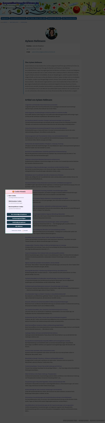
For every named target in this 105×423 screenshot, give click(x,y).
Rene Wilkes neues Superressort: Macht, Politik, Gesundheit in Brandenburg (44, 237)
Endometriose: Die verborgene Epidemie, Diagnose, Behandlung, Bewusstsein (45, 214)
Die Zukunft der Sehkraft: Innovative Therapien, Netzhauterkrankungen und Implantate (47, 120)
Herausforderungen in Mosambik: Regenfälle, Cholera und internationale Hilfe (45, 382)
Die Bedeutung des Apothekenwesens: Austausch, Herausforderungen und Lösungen (46, 286)
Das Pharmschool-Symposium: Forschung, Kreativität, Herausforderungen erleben (46, 191)
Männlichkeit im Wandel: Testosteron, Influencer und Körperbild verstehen (44, 358)
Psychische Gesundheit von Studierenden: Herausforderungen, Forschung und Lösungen (47, 278)
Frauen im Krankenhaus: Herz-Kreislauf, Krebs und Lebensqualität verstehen (44, 253)
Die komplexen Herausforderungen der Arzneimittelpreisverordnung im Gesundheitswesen (48, 397)
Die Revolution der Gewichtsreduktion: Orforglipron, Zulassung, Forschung (44, 144)
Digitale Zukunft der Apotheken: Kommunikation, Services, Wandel (42, 263)
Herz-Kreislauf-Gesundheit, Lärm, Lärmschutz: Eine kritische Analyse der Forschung (46, 309)
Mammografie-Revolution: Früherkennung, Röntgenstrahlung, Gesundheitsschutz (46, 270)
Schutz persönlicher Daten (70, 420)
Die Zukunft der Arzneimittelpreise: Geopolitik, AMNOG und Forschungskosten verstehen (47, 341)
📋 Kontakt (25, 230)
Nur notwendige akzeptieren (19, 214)
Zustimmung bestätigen (18, 218)
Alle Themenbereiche (69, 18)
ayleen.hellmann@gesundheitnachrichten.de (43, 52)
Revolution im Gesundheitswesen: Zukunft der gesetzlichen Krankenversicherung (45, 151)
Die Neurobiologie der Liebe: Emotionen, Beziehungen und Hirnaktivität (43, 389)
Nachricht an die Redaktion (97, 420)
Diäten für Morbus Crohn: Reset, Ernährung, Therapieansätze (40, 374)
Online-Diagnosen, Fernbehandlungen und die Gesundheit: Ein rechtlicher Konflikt (46, 112)
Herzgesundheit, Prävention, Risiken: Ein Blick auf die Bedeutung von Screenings (45, 245)
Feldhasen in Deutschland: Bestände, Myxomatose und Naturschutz (42, 159)
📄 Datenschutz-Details (15, 230)
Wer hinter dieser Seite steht (37, 18)
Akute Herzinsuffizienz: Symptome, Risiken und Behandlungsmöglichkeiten (44, 325)
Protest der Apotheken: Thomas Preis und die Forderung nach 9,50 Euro (43, 366)
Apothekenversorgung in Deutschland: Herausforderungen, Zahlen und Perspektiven (47, 222)
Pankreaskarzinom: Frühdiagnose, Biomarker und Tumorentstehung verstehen (45, 230)
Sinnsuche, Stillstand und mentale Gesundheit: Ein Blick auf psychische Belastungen (46, 302)
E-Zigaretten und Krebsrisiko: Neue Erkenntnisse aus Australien (41, 105)
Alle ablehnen (19, 226)
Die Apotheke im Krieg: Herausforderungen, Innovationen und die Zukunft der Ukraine (47, 167)
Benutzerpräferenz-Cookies (16, 207)
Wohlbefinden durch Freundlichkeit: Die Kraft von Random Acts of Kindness (44, 175)
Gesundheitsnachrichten (18, 18)
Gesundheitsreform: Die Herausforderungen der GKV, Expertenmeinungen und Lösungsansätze (49, 405)
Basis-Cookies (12, 196)
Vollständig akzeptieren (18, 222)
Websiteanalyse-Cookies (15, 201)
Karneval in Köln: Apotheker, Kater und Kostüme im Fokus (40, 350)
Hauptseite (5, 18)
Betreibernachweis (84, 420)
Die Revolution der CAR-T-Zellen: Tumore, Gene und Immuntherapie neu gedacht (46, 317)
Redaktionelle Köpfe (54, 18)
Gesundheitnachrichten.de (20, 3)
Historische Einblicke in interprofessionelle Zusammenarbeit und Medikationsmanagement (48, 183)
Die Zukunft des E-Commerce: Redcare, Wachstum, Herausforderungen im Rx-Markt (46, 198)
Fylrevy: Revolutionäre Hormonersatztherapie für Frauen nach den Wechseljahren (46, 128)
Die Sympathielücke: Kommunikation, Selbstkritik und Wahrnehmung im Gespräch (46, 206)
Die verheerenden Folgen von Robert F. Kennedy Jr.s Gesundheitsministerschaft (45, 294)
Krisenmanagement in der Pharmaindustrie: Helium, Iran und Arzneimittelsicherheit (46, 136)
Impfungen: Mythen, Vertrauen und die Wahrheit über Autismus (41, 333)
